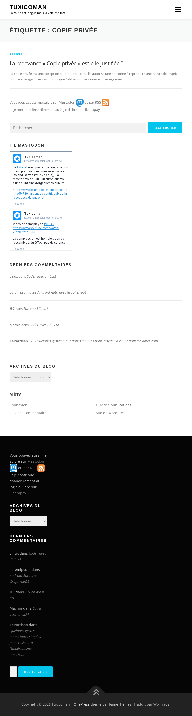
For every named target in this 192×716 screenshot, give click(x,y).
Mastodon (67, 102)
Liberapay (92, 109)
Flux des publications (114, 405)
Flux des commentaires (29, 412)
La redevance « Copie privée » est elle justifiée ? (66, 63)
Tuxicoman (28, 7)
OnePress (82, 704)
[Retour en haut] (96, 693)
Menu (178, 9)
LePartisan (19, 341)
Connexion (19, 405)
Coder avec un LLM (41, 276)
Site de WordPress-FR (114, 412)
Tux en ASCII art (36, 308)
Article (16, 54)
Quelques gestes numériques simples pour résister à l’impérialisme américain (97, 341)
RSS (98, 102)
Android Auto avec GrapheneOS (62, 292)
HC (12, 308)
